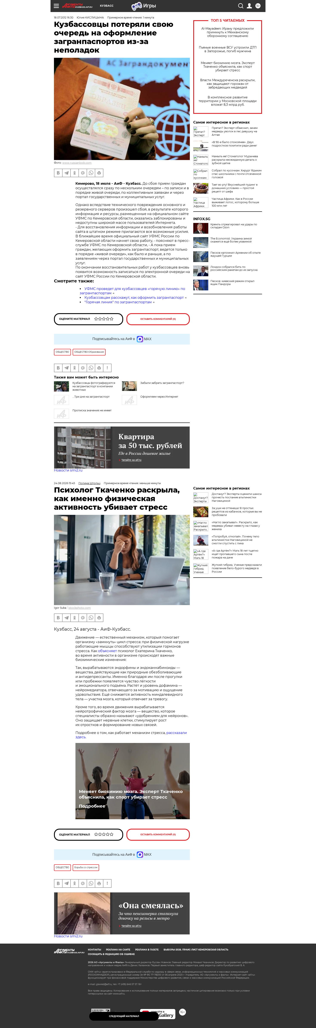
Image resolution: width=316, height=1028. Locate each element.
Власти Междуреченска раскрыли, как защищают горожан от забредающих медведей (227, 83)
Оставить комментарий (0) (158, 319)
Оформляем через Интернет (159, 396)
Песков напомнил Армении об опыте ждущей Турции (235, 254)
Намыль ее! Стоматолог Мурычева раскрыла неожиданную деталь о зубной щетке (235, 160)
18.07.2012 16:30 (63, 17)
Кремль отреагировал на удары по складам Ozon (233, 226)
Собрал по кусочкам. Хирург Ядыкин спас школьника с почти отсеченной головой (237, 174)
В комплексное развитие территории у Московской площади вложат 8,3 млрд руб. (228, 101)
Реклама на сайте (118, 949)
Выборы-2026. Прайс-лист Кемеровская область (196, 949)
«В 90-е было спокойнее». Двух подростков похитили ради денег (234, 143)
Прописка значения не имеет (92, 410)
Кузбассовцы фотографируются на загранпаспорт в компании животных (93, 386)
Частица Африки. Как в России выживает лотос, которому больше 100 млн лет (235, 202)
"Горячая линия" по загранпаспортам (118, 302)
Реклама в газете (147, 949)
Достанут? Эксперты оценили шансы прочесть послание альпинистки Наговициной (237, 497)
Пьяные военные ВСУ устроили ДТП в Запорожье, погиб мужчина (228, 49)
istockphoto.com (79, 607)
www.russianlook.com (77, 162)
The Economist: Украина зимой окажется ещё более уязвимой (231, 240)
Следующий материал (124, 1016)
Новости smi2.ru (68, 470)
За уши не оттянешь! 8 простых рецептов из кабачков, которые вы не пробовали (237, 511)
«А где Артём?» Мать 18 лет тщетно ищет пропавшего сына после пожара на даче (235, 554)
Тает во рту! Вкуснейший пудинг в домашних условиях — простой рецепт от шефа (235, 188)
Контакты (94, 949)
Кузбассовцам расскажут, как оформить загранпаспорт (134, 298)
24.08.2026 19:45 (64, 483)
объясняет (107, 651)
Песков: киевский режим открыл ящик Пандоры (232, 283)
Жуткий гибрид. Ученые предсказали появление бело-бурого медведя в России (237, 568)
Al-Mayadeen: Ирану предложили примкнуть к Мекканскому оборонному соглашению (227, 32)
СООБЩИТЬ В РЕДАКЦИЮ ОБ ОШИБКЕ (111, 954)
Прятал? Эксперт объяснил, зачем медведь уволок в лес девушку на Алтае (235, 131)
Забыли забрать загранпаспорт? (162, 382)
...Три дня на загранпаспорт (91, 396)
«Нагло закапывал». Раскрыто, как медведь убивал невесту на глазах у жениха (236, 526)
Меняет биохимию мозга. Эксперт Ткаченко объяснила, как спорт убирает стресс (228, 66)
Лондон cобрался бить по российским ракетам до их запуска (234, 268)
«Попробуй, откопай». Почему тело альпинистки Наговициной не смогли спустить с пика (235, 540)
